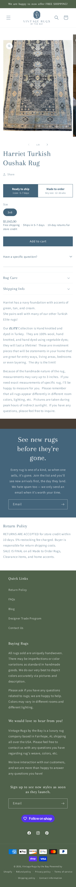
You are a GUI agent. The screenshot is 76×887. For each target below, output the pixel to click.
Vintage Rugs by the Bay (35, 866)
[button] (8, 17)
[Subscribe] (62, 504)
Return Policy (17, 590)
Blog (11, 609)
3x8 (10, 212)
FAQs (11, 599)
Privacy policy (43, 871)
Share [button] (11, 174)
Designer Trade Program (24, 618)
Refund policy (23, 871)
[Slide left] (28, 144)
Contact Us (15, 628)
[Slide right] (47, 144)
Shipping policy (26, 877)
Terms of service (63, 871)
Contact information (50, 877)
